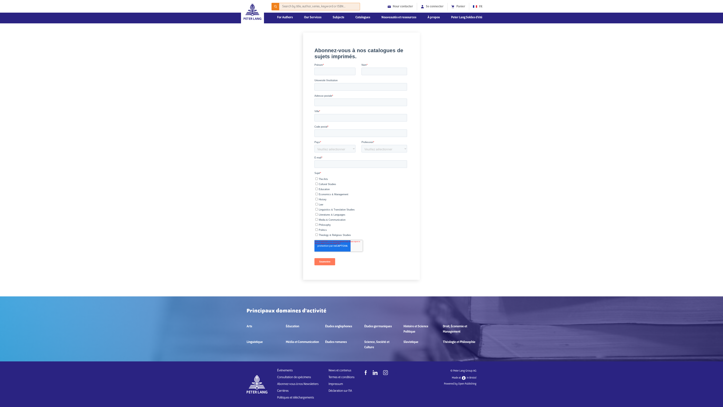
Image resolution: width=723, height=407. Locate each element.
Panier (460, 6)
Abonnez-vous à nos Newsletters (298, 384)
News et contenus (340, 370)
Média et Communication (302, 342)
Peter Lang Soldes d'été (466, 17)
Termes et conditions (342, 377)
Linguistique (255, 342)
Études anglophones (338, 326)
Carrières (283, 391)
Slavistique (410, 342)
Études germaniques (378, 326)
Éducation (292, 326)
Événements (285, 370)
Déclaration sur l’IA (341, 391)
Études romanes (336, 342)
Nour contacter (403, 6)
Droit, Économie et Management (455, 329)
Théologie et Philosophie (459, 342)
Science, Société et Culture (376, 344)
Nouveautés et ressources (398, 17)
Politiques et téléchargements (295, 397)
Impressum (336, 384)
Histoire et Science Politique (415, 329)
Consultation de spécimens (294, 377)
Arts (249, 326)
